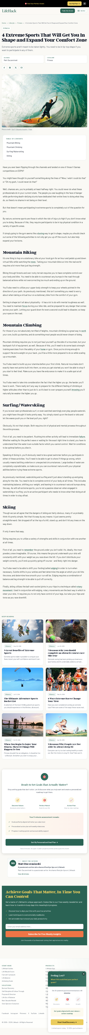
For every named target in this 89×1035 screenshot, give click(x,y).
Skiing (9, 156)
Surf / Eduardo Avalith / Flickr (22, 129)
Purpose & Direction (9, 994)
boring (41, 233)
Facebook (5, 1013)
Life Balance (6, 978)
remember (28, 549)
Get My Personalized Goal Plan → (44, 842)
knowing (75, 389)
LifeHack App (50, 968)
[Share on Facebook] (4, 67)
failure (82, 436)
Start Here (7, 966)
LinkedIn (41, 1013)
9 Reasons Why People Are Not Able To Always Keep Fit (64, 745)
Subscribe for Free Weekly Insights (44, 934)
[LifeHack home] (9, 11)
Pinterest (23, 1013)
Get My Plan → (74, 4)
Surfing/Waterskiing (15, 151)
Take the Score (67, 11)
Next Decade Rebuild (9, 1000)
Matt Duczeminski (10, 60)
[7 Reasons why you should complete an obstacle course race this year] (66, 631)
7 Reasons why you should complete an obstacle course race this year (66, 653)
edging (54, 568)
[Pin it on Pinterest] (10, 67)
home (43, 349)
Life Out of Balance (8, 997)
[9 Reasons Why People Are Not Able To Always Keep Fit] (66, 724)
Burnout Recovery (8, 988)
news (33, 261)
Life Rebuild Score (8, 972)
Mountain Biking (13, 143)
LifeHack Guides (7, 968)
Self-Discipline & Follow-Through (13, 991)
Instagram (14, 1013)
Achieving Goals (7, 981)
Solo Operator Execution (10, 1004)
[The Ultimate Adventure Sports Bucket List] (22, 679)
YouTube (34, 1013)
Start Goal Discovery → (67, 1022)
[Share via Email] (21, 67)
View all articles (23, 874)
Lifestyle (11, 23)
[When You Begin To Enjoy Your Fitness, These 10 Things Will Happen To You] (22, 724)
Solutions (6, 985)
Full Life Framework (8, 975)
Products (50, 966)
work (83, 330)
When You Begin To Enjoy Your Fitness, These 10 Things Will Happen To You (20, 747)
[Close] (84, 3)
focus (24, 306)
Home (4, 23)
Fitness (19, 23)
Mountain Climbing (14, 147)
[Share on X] (15, 67)
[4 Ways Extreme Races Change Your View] (66, 679)
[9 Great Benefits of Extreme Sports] (22, 631)
